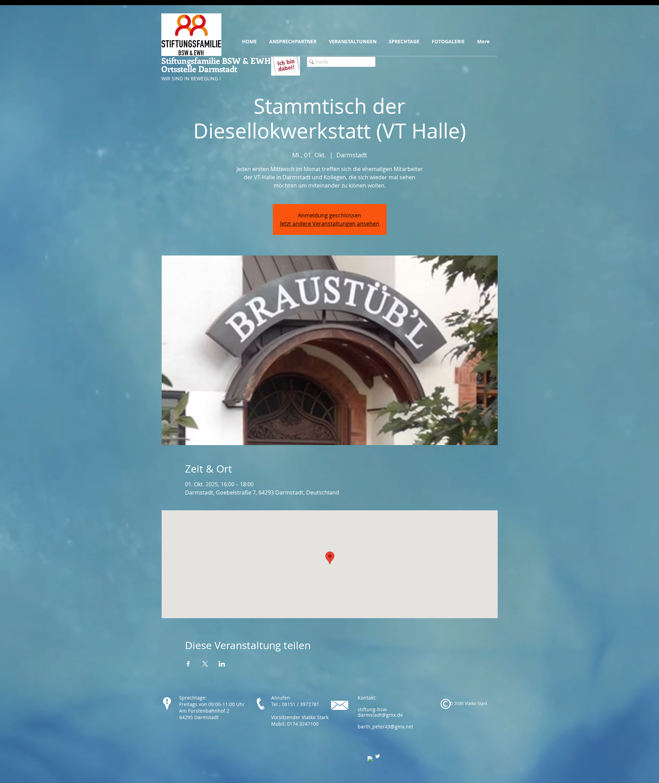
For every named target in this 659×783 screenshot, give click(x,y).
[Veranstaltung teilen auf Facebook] (188, 664)
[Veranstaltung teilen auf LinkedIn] (222, 664)
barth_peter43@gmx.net (385, 726)
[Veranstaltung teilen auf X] (205, 664)
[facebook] (370, 758)
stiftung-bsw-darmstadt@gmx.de (380, 712)
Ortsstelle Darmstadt (199, 68)
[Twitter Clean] (377, 756)
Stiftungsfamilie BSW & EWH (216, 60)
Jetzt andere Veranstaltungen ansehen (329, 223)
